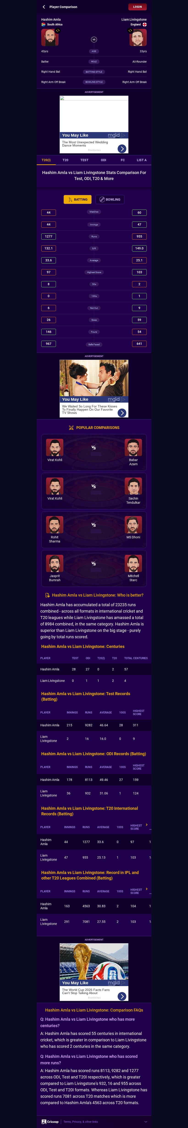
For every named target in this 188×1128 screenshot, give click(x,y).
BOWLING (113, 199)
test (84, 160)
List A (142, 160)
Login (137, 6)
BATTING (81, 199)
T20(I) (46, 160)
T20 (65, 160)
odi (103, 160)
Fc (123, 160)
